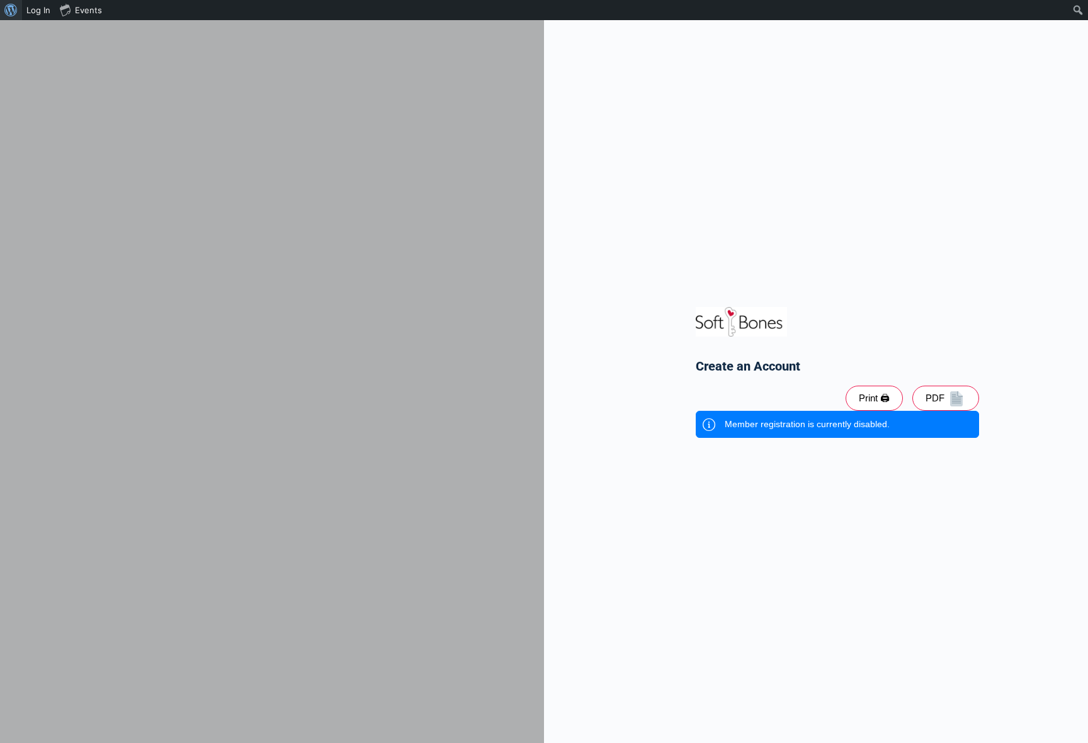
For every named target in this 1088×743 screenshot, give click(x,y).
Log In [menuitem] (38, 10)
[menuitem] (11, 10)
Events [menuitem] (88, 10)
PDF (936, 398)
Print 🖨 (874, 398)
